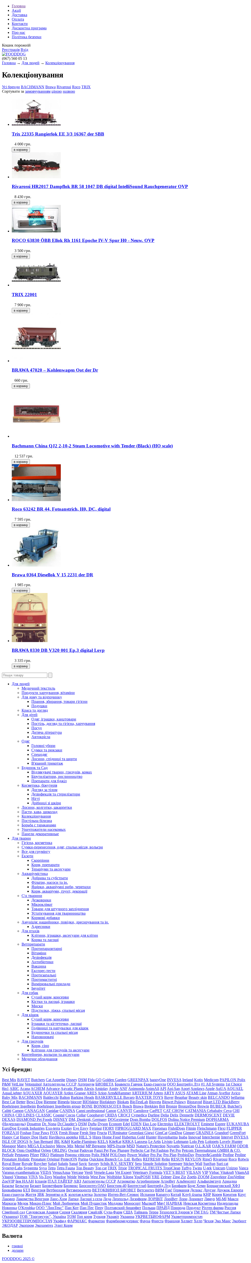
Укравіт (112, 1216)
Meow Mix (65, 1146)
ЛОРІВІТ (155, 1199)
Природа (178, 1208)
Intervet (227, 1137)
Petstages (22, 1155)
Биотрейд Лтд (159, 1186)
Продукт (193, 1208)
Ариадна (229, 1181)
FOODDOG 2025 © (18, 1259)
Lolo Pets (196, 1141)
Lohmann (181, 1141)
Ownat (73, 1150)
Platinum (57, 1155)
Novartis (173, 1146)
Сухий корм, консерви (50, 997)
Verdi (88, 1172)
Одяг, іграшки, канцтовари (53, 719)
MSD (130, 1146)
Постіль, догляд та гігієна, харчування (63, 723)
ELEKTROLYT (187, 1124)
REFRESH (152, 1159)
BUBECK (218, 1106)
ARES (92, 1093)
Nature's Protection (150, 1146)
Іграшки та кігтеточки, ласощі (56, 1024)
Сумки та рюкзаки (46, 750)
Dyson (103, 1124)
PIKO (44, 1155)
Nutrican (187, 1146)
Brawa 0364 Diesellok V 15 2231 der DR (52, 574)
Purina (83, 1159)
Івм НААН (24, 1181)
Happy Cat (10, 1137)
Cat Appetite (55, 1080)
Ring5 (207, 1159)
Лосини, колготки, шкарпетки (47, 807)
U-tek (207, 1168)
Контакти (20, 24)
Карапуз (163, 1194)
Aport (185, 1088)
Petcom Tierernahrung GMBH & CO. (211, 1150)
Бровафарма (12, 1190)
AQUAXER (32, 1093)
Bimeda (64, 1102)
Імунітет (38, 988)
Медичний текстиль (38, 688)
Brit (162, 1106)
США (128, 1212)
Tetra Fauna (66, 1168)
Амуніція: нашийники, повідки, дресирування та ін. (65, 922)
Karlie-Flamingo (84, 1141)
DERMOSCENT (208, 1115)
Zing (177, 1177)
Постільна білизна (37, 821)
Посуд (36, 728)
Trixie (122, 1168)
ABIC (14, 1088)
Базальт (8, 1186)
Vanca (243, 1168)
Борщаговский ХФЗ (223, 1186)
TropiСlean (171, 1168)
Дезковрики (41, 900)
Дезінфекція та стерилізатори (55, 794)
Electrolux (165, 1124)
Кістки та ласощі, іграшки (53, 1001)
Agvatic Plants (72, 1088)
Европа (237, 1190)
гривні (17, 1246)
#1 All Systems (213, 1084)
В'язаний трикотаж (47, 763)
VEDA (45, 1172)
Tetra (52, 1168)
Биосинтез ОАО (92, 1186)
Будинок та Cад (35, 768)
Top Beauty (85, 1168)
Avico (235, 1093)
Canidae (52, 1111)
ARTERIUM (142, 1093)
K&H (65, 1141)
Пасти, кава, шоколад (39, 812)
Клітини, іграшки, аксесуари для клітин (64, 935)
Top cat (101, 1168)
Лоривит (195, 1199)
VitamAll (242, 1172)
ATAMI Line (196, 1093)
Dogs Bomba (140, 1119)
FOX (54, 1133)
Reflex (137, 1159)
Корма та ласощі (45, 940)
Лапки (73, 1199)
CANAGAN (35, 1111)
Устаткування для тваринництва (58, 913)
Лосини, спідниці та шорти (54, 759)
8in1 (5, 1088)
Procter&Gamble (208, 1155)
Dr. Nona (49, 1124)
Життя (30, 1194)
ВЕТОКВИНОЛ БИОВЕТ (114, 1190)
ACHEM (38, 1088)
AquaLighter (12, 1093)
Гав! (168, 1190)
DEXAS (8, 1119)
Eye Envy (80, 1128)
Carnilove (141, 1111)
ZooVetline (236, 1177)
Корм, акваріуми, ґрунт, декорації (59, 891)
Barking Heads (82, 1097)
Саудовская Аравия (42, 1212)
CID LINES (25, 1115)
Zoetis (192, 1177)
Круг (242, 1194)
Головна (18, 6)
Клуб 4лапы (192, 1194)
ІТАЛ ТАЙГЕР (60, 1181)
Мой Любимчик (66, 1203)
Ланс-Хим (58, 1199)
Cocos (70, 1115)
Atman (212, 1093)
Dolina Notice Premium (186, 1119)
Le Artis (154, 1141)
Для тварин (21, 838)
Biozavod (194, 1102)
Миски (37, 1006)
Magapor (9, 1146)
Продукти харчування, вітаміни (48, 693)
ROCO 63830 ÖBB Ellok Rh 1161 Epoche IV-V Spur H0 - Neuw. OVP (83, 240)
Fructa (102, 1133)
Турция (99, 1216)
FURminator (117, 1133)
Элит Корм (63, 1225)
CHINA (8, 1115)
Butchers (38, 1080)
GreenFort (238, 1133)
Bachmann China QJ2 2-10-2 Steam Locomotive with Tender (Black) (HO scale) (92, 445)
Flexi (222, 1128)
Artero (158, 1093)
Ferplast (95, 1128)
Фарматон (96, 1221)
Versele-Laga (104, 1172)
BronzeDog (187, 1106)
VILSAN (193, 1172)
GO (98, 1080)
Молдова (115, 1203)
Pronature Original (45, 1159)
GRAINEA (204, 1133)
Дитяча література (46, 732)
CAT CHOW (173, 1111)
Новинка (9, 1208)
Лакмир (8, 1199)
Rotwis (243, 1159)
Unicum (219, 1168)
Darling (154, 1115)
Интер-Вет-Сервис (123, 1194)
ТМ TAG (201, 1212)
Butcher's (234, 1106)
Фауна (145, 1221)
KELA (103, 1141)
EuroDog (9, 1128)
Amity (114, 1088)
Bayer (169, 1097)
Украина (127, 1216)
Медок (22, 1203)
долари (18, 1250)
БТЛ (26, 1190)
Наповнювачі (42, 1037)
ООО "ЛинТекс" (50, 1208)
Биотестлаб (136, 1186)
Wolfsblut (114, 1177)
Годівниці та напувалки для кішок (59, 1028)
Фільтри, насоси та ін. (49, 882)
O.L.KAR (203, 1146)
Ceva (228, 1111)
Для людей (30, 63)
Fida (91, 1080)
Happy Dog (29, 1137)
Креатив (230, 1194)
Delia (165, 1115)
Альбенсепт (186, 1181)
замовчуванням (37, 91)
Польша (148, 1208)
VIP (205, 1172)
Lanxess (141, 1141)
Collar (81, 1115)
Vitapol (7, 1177)
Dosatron (34, 1124)
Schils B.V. (109, 1164)
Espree (220, 1124)
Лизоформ (138, 1199)
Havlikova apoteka (63, 1137)
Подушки (39, 706)
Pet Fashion (160, 1150)
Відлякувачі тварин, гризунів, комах (61, 772)
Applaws (197, 1088)
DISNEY (60, 1119)
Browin (203, 1106)
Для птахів (30, 931)
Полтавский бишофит (122, 1208)
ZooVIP (8, 1181)
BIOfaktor (91, 1102)
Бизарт (35, 1186)
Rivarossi (64, 87)
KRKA (128, 1141)
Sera (138, 1164)
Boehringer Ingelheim (19, 1106)
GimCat (161, 1133)
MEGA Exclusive (41, 1146)
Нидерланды (227, 1203)
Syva (43, 1168)
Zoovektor (218, 1177)
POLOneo (118, 1155)
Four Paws (40, 1133)
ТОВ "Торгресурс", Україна (43, 1216)
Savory (93, 1164)
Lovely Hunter (231, 1141)
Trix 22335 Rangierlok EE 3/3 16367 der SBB (58, 134)
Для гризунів (32, 1041)
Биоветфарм (52, 1186)
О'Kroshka (26, 1208)
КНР (207, 1194)
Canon (111, 1111)
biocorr (76, 1102)
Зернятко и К (56, 1194)
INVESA (174, 1080)
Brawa (50, 87)
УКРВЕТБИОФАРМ (152, 1216)
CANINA (67, 1111)
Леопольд (120, 1199)
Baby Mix (10, 1097)
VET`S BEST (174, 1172)
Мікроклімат (41, 904)
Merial (80, 1146)
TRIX (86, 87)
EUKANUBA (237, 1124)
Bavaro (129, 1097)
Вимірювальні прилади (50, 984)
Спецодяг (39, 754)
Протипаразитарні (46, 949)
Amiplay (101, 1088)
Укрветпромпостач (186, 1216)
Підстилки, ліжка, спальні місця (58, 1010)
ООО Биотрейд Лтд (183, 1084)
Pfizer (34, 1155)
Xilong (128, 1177)
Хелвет (187, 1221)
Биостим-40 (116, 1186)
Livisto (167, 1141)
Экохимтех (44, 1225)
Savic (83, 1164)
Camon (18, 1111)
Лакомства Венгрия (32, 1199)
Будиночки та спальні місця (54, 1032)
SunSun (209, 1164)
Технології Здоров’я (176, 1212)
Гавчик (137, 1084)
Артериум (85, 1084)
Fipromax (159, 1128)
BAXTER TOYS (149, 1097)
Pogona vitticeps (77, 1155)
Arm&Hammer (119, 1093)
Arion (102, 1093)
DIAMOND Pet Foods (34, 1119)
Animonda (136, 1088)
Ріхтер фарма (213, 1208)
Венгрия (38, 1190)
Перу (99, 1208)
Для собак (30, 993)
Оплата (18, 19)
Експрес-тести (43, 971)
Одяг (26, 741)
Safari (52, 1164)
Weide (72, 1177)
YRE (155, 1177)
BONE (87, 1106)
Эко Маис (222, 1221)
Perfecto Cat (140, 1150)
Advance (53, 1088)
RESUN (177, 1159)
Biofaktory (108, 1102)
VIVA (33, 1177)
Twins (197, 1168)
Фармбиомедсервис (122, 1221)
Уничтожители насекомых (44, 829)
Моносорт (132, 1203)
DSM (82, 1080)
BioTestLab (139, 1102)
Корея (217, 1194)
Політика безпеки (26, 37)
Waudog (59, 1177)
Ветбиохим (55, 1190)
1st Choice (234, 1084)
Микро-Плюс (40, 1203)
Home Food (111, 1137)
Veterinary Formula (147, 1172)
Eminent (207, 1124)
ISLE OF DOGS (15, 1141)
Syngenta (31, 1168)
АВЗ (77, 1181)
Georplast (136, 1133)
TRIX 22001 (24, 294)
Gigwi (149, 1133)
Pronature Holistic (16, 1159)
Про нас (18, 32)
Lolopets (212, 1141)
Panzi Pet (101, 1150)
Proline (240, 1155)
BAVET (23, 1080)
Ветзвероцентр (78, 1190)
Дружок (224, 1190)
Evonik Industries (31, 1128)
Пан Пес (87, 1208)
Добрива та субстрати (49, 878)
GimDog (175, 1133)
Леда (107, 1199)
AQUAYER (53, 1093)
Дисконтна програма (29, 28)
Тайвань (141, 1212)
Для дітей (30, 715)
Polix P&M (100, 1155)
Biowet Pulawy (174, 1102)
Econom (115, 1124)
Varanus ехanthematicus (20, 1172)
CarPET (156, 1111)
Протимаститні (44, 979)
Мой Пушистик (94, 1203)
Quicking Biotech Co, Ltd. (110, 1159)
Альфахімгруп (209, 1181)
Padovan (86, 1150)
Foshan (25, 1133)
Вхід (24, 50)
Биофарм (179, 1186)
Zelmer (166, 1177)
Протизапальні (43, 975)
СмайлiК (95, 1212)
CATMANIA (196, 1111)
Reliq (166, 1159)
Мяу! (161, 1203)
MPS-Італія (116, 1146)
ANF (123, 1088)
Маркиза (9, 1203)
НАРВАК (174, 1203)
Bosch (127, 1106)
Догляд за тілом (44, 790)
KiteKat (115, 1141)
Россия (230, 1208)
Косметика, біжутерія (39, 785)
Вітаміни (38, 953)
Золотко (100, 1194)
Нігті (35, 798)
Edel (126, 1124)
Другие (209, 1190)
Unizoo (232, 1168)
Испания (147, 1194)
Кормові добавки (45, 918)
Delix (174, 1115)
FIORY (108, 1128)
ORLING (59, 1150)
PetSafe (8, 1155)
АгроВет (168, 1181)
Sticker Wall (192, 1164)
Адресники (40, 926)
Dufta (92, 1124)
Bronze (171, 1106)
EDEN (136, 1124)
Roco (76, 87)
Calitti (6, 1111)
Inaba (183, 1137)
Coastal (58, 1115)
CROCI (124, 1115)
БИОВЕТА (104, 1084)
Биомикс (70, 1186)
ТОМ (71, 1216)
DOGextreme (118, 1119)
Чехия (208, 1221)
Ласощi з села (91, 1199)
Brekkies (151, 1106)
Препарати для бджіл (49, 781)
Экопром (26, 1225)
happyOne (158, 1080)
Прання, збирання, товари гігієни (59, 701)
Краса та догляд (35, 710)
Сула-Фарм (113, 1212)
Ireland (187, 1080)
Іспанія (41, 1181)
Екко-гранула (155, 1084)
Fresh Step (88, 1133)
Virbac (214, 1172)
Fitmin (191, 1128)
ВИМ (159, 1190)
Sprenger (175, 1164)
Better (20, 1102)
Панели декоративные (40, 834)
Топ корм (84, 1216)
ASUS (180, 1093)
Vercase (77, 1172)
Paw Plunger (119, 1150)
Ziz (183, 1177)
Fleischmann (207, 1128)
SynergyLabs (12, 1168)
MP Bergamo (96, 1146)
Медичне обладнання (39, 1059)
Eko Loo (149, 1124)
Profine (228, 1155)
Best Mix (9, 1080)
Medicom (211, 1080)
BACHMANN (32, 87)
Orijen (46, 1150)
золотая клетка (80, 1194)
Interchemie (211, 1137)
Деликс (196, 1190)
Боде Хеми (197, 1186)
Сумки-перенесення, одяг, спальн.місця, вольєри (62, 847)
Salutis (63, 1164)
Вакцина (38, 966)
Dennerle (186, 1115)
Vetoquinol (33, 1084)
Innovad (194, 1137)
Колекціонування (60, 63)
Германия (181, 1190)
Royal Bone (11, 1164)
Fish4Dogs (176, 1128)
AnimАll (152, 1088)
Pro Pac (156, 1155)
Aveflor (224, 1093)
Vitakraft (227, 1172)
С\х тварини (32, 896)
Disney (71, 1080)
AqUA (220, 1088)
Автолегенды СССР (59, 1084)
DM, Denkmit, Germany (88, 1119)
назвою (69, 91)
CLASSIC (44, 1115)
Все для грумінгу (36, 851)
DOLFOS (159, 1119)
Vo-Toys (45, 1177)
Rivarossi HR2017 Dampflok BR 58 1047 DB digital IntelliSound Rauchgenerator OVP (100, 186)
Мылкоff (149, 1203)
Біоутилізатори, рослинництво (56, 776)
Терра (153, 1212)
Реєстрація (11, 50)
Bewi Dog (34, 1102)
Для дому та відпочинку (42, 697)
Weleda (83, 1177)
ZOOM (203, 1177)
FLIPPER (234, 1128)
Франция (172, 1221)
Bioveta (155, 1102)
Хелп (198, 1221)
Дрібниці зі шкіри (46, 803)
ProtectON (69, 1159)
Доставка (19, 15)
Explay (66, 1128)
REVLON (193, 1159)
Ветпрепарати (33, 944)
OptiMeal (32, 1150)
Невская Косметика (199, 1203)
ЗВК (40, 1194)
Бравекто (123, 1084)
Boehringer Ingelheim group (59, 1106)
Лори (183, 1199)
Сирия (64, 1212)
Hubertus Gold (133, 1137)
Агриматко (126, 1181)
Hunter (151, 1137)
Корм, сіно (40, 1046)
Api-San (173, 1088)
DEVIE (229, 1115)
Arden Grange (74, 1093)
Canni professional (90, 1111)
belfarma (237, 1097)
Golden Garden (114, 1080)
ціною (56, 91)
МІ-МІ (221, 1199)
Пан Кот (72, 1208)
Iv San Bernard (41, 1141)
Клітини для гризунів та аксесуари (60, 1050)
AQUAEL (235, 1088)
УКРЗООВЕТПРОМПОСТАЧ (27, 1221)
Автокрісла (40, 737)
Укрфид (59, 1221)
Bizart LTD (212, 1102)
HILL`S (85, 1137)
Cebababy (215, 1111)
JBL (57, 1141)
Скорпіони (40, 860)
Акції (16, 10)
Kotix (198, 1080)
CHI (236, 1111)
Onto (21, 1150)
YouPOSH (142, 1177)
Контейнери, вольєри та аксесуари (50, 1054)
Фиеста (157, 1221)
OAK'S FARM (224, 1146)
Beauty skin (197, 1097)
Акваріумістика (35, 873)
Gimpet (189, 1133)
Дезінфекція (41, 957)
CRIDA (111, 1115)
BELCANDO (219, 1097)
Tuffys (186, 1168)
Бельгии (22, 1186)
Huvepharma (168, 1137)
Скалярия (79, 1212)
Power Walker (138, 1155)
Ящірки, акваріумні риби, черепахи (61, 887)
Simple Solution (155, 1164)
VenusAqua (61, 1172)
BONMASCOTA (107, 1106)
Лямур (209, 1199)
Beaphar (181, 1097)
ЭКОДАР (10, 1225)
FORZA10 (10, 1133)
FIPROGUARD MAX (133, 1128)
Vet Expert (123, 1172)
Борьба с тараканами (39, 825)
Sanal (73, 1164)
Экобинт (239, 1221)
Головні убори (43, 746)
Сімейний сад (13, 1212)
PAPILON (228, 1080)
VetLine (18, 1084)
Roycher (40, 1164)
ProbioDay (185, 1155)
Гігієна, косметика (37, 843)
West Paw (98, 1177)
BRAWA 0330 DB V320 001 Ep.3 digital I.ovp (58, 650)
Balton (65, 1097)
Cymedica (139, 1115)
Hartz (43, 1137)
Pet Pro (175, 1150)
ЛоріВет (171, 1199)
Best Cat (8, 1102)
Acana (25, 1088)
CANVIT (124, 1111)
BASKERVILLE (109, 1097)
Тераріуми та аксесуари (51, 869)
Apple (210, 1088)
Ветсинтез (145, 1190)
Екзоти (27, 856)
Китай (176, 1194)
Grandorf (221, 1133)
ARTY (169, 1093)
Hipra (96, 1137)
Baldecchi (51, 1097)
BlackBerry (231, 1102)
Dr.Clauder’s (67, 1124)
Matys (21, 1146)
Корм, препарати (45, 865)
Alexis (89, 1088)
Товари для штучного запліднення (60, 909)
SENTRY (126, 1164)
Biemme (50, 1102)
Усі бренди (11, 87)
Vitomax (20, 1177)
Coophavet (95, 1115)
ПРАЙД (163, 1208)
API (163, 1088)
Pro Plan (169, 1155)
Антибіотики (42, 962)
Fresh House (69, 1133)
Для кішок (30, 1015)
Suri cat (222, 1164)
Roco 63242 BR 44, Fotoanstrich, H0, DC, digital (61, 509)
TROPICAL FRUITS (145, 1168)
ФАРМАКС (77, 1221)
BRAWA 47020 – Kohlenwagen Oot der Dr (55, 370)
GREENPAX (138, 1080)
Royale (27, 1164)
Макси (232, 1199)
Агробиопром (148, 1181)
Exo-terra (53, 1128)
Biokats (123, 1102)
